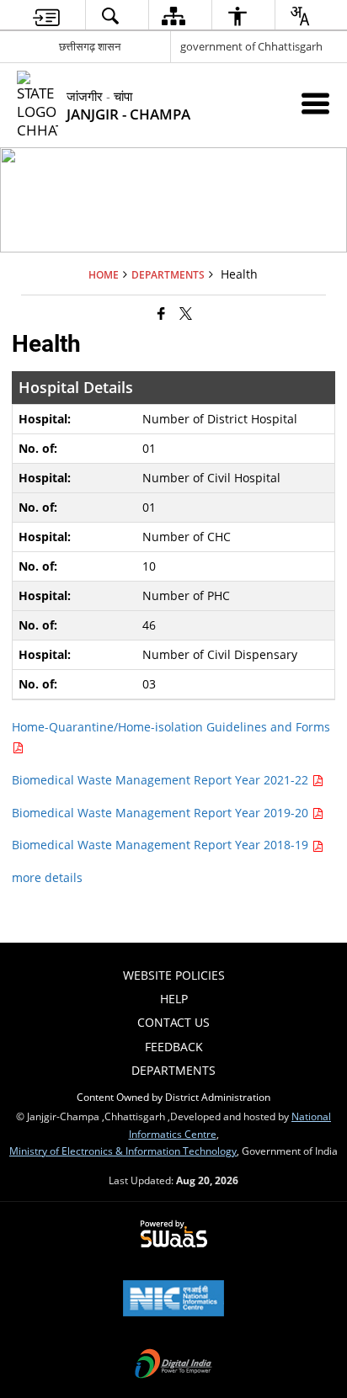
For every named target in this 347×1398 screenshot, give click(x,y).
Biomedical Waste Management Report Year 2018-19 (162, 845)
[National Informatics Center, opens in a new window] (173, 1300)
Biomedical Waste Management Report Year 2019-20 (162, 813)
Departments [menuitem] (173, 1070)
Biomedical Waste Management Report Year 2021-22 (162, 780)
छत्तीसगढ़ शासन (89, 46)
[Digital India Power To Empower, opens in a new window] (173, 1365)
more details (47, 877)
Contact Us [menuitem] (173, 1022)
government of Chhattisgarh (251, 46)
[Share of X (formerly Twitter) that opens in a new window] (185, 313)
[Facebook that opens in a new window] (161, 313)
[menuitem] (46, 15)
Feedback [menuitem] (174, 1047)
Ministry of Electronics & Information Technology (123, 1150)
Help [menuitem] (174, 999)
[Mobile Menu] (315, 103)
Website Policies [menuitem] (174, 975)
